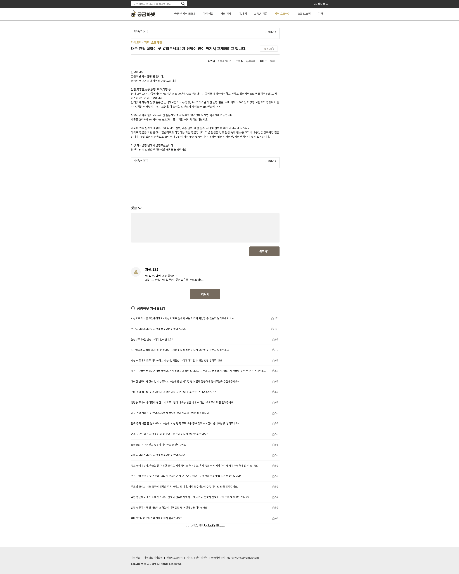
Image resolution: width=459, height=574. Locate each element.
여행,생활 (208, 13)
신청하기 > (271, 32)
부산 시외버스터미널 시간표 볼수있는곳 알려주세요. (158, 329)
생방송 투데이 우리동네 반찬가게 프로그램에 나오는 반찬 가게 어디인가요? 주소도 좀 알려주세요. (182, 402)
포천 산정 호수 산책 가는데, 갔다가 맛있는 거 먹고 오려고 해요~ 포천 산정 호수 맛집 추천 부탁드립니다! (186, 476)
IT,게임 (242, 13)
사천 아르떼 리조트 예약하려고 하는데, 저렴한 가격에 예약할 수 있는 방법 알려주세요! (176, 360)
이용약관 (135, 557)
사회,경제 (226, 13)
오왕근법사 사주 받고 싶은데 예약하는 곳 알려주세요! (159, 444)
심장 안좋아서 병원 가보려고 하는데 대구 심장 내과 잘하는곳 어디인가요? (170, 507)
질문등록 (322, 4)
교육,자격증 (260, 13)
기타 (320, 13)
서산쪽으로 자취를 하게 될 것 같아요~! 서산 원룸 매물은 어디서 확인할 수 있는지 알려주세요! (180, 350)
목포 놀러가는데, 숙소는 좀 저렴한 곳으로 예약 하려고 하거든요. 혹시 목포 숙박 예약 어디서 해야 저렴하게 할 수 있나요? (194, 465)
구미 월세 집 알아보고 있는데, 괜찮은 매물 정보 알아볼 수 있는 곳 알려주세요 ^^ (173, 392)
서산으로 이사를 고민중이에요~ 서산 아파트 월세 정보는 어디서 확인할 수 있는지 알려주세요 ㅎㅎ (182, 318)
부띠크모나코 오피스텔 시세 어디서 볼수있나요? (156, 518)
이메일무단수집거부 (196, 557)
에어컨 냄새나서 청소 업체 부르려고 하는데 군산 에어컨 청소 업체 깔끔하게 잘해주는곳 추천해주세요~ (185, 381)
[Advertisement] (205, 183)
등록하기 (264, 251)
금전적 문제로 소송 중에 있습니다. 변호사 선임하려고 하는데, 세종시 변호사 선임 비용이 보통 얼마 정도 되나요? (190, 497)
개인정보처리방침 (153, 557)
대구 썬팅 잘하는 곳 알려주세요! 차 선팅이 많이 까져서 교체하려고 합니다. (170, 413)
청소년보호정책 (174, 557)
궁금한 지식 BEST (184, 13)
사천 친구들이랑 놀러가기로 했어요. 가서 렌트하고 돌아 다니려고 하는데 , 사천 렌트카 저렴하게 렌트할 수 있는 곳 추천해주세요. (198, 371)
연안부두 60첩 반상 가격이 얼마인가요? (152, 339)
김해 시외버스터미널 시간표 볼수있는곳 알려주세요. (158, 455)
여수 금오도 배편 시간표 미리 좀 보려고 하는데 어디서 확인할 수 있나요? (169, 434)
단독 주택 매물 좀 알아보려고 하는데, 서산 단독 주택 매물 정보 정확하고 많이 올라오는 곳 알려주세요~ (185, 423)
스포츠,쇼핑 (304, 13)
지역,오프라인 (282, 13)
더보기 (205, 294)
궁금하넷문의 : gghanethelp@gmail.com (235, 557)
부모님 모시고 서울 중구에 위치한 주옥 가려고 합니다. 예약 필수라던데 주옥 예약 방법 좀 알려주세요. (184, 486)
